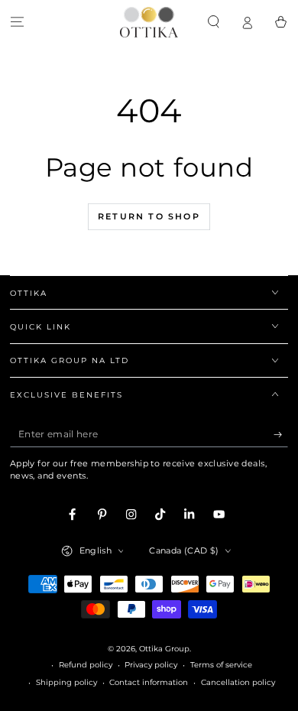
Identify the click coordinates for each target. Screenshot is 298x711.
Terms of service (221, 665)
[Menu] (17, 22)
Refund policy (85, 665)
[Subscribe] (281, 434)
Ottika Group (164, 649)
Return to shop (149, 216)
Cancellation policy (238, 682)
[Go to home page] (149, 22)
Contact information (148, 682)
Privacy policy (151, 665)
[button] (213, 22)
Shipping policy (66, 682)
